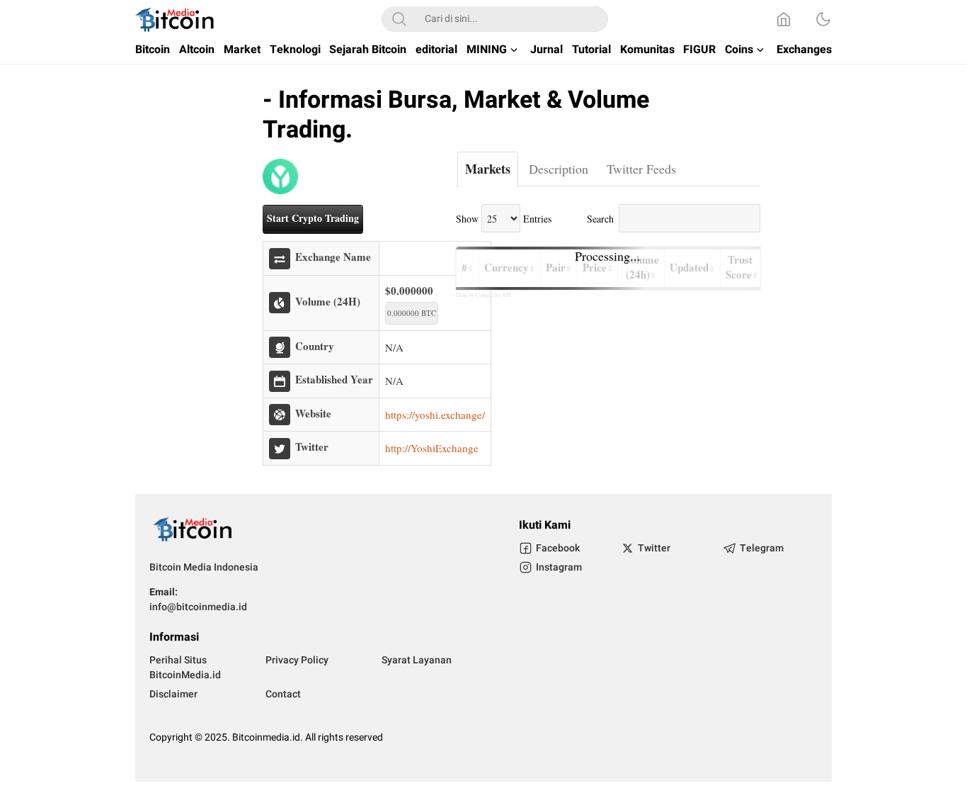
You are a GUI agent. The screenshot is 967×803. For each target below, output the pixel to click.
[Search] (399, 19)
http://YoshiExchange (432, 448)
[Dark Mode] (823, 19)
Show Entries (503, 218)
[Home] (783, 19)
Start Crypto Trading (313, 217)
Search (600, 218)
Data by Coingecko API (483, 294)
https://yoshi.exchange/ (435, 415)
